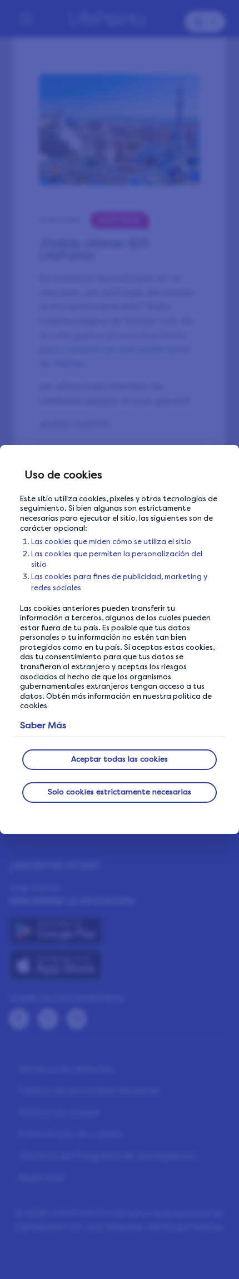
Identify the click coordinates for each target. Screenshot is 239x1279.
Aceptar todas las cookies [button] (119, 759)
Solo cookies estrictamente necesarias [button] (119, 792)
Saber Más (43, 725)
